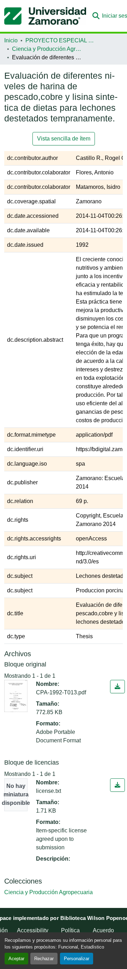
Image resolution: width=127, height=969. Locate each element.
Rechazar (44, 958)
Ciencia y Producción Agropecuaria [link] (47, 49)
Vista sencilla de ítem (63, 139)
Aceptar (16, 958)
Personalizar (76, 958)
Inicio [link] (11, 40)
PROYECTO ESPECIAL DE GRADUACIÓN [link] (60, 40)
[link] (117, 686)
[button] (45, 16)
